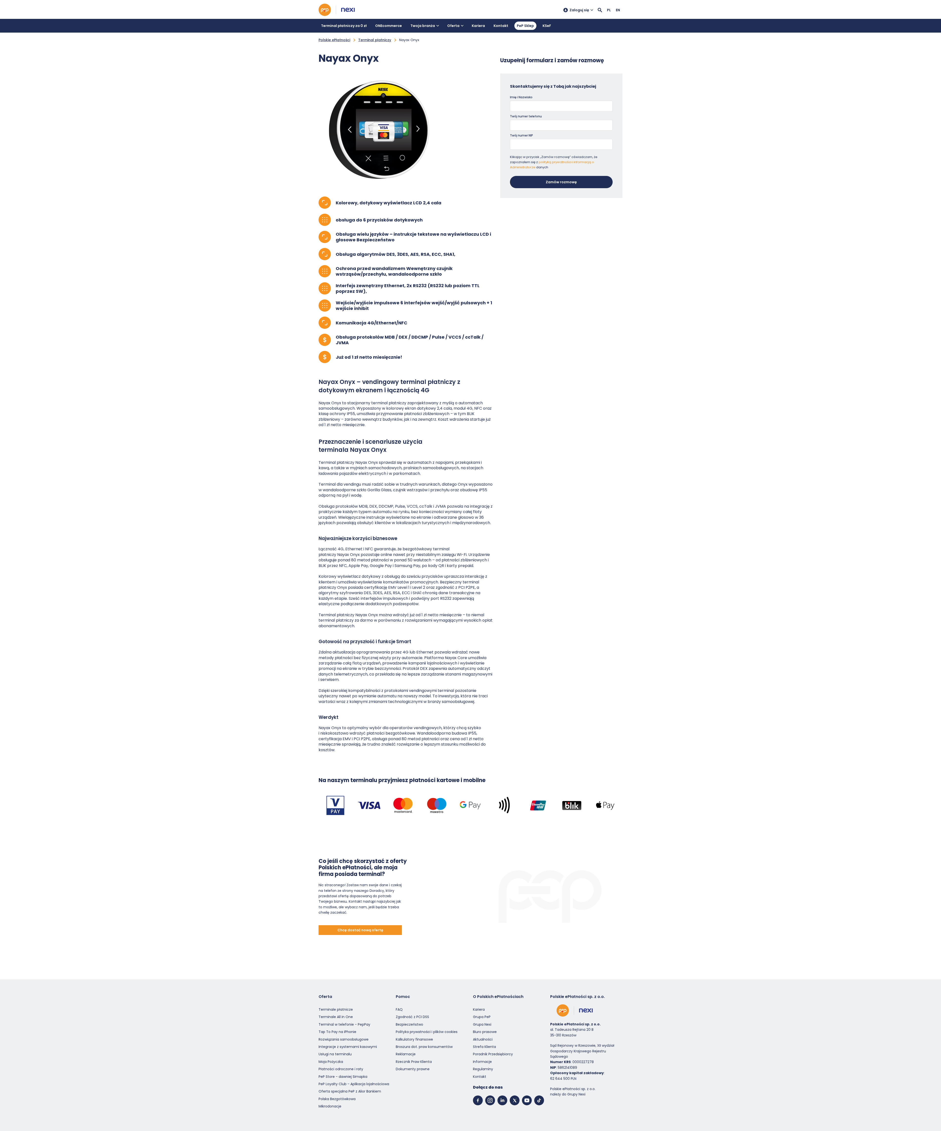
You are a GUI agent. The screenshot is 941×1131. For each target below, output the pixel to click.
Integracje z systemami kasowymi (348, 1046)
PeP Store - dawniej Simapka (343, 1076)
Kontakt (501, 25)
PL (609, 10)
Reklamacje (406, 1054)
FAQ (399, 1009)
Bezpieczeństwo (409, 1024)
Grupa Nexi (482, 1024)
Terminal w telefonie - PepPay (344, 1024)
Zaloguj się (579, 10)
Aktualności (483, 1039)
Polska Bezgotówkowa (337, 1098)
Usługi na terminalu (335, 1054)
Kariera (478, 25)
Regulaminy (483, 1069)
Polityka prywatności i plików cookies (427, 1031)
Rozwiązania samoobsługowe (344, 1039)
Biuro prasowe (485, 1031)
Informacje (482, 1061)
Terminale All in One (336, 1016)
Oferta (453, 25)
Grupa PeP (482, 1016)
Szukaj (600, 10)
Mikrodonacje (330, 1106)
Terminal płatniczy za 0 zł (344, 25)
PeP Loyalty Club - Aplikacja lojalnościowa (354, 1084)
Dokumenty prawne (413, 1069)
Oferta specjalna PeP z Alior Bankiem (350, 1091)
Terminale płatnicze (336, 1009)
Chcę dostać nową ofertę (360, 930)
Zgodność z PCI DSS (412, 1016)
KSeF (547, 25)
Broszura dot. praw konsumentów (424, 1046)
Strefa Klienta (484, 1046)
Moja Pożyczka (331, 1061)
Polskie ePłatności (334, 39)
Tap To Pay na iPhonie (337, 1031)
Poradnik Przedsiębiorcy (493, 1054)
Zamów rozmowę (561, 182)
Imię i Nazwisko (521, 97)
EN (618, 10)
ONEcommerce (388, 25)
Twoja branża (422, 25)
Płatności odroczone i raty (341, 1069)
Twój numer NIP (521, 135)
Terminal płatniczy (374, 39)
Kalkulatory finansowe (414, 1039)
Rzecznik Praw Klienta (414, 1061)
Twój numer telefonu (526, 116)
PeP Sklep (525, 25)
